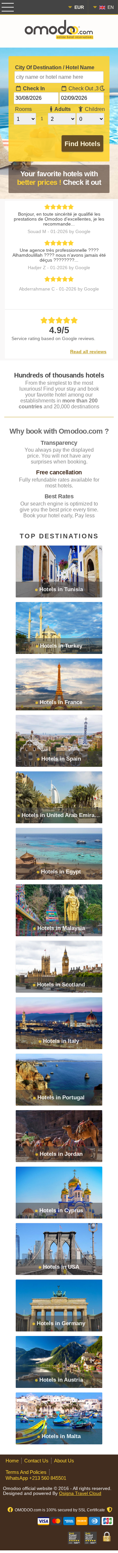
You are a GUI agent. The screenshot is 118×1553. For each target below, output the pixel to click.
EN (110, 7)
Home (12, 1460)
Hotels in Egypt (61, 872)
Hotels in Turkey (61, 646)
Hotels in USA (61, 1267)
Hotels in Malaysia (61, 928)
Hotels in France (61, 702)
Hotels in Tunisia (61, 589)
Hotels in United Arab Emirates (62, 815)
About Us (64, 1460)
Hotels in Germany (61, 1323)
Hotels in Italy (61, 1041)
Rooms (23, 109)
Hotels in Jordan (61, 1154)
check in (33, 88)
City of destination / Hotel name (54, 67)
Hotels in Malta (61, 1436)
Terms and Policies (26, 1472)
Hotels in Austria (61, 1380)
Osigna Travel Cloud (80, 1493)
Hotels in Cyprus (61, 1210)
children (94, 109)
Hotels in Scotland (61, 984)
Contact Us (36, 1460)
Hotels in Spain (61, 759)
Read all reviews (88, 351)
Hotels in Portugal (61, 1097)
